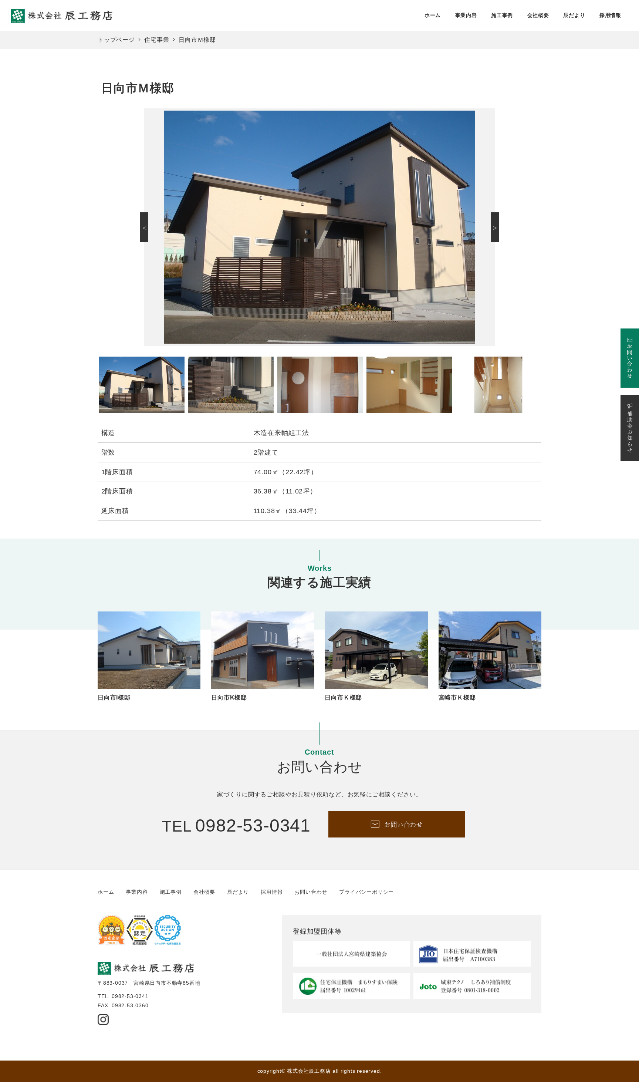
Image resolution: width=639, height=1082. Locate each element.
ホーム (106, 892)
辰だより (238, 892)
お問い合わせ (310, 892)
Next (495, 227)
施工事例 (171, 892)
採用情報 (272, 892)
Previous (144, 227)
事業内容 (137, 892)
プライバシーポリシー (366, 892)
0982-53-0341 (253, 825)
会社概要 (204, 892)
